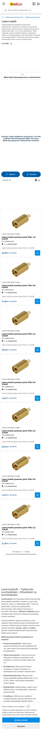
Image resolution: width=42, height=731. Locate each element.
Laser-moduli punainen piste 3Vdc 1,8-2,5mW (19, 238)
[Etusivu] (2, 17)
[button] (36, 180)
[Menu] (3, 4)
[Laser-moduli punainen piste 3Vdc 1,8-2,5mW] (21, 221)
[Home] (15, 4)
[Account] (33, 4)
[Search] (21, 10)
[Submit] (37, 253)
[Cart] (38, 4)
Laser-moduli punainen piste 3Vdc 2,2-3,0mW (19, 335)
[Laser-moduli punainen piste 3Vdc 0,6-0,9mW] (21, 270)
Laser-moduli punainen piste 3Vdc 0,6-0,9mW (19, 286)
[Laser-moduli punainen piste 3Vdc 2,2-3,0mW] (21, 318)
